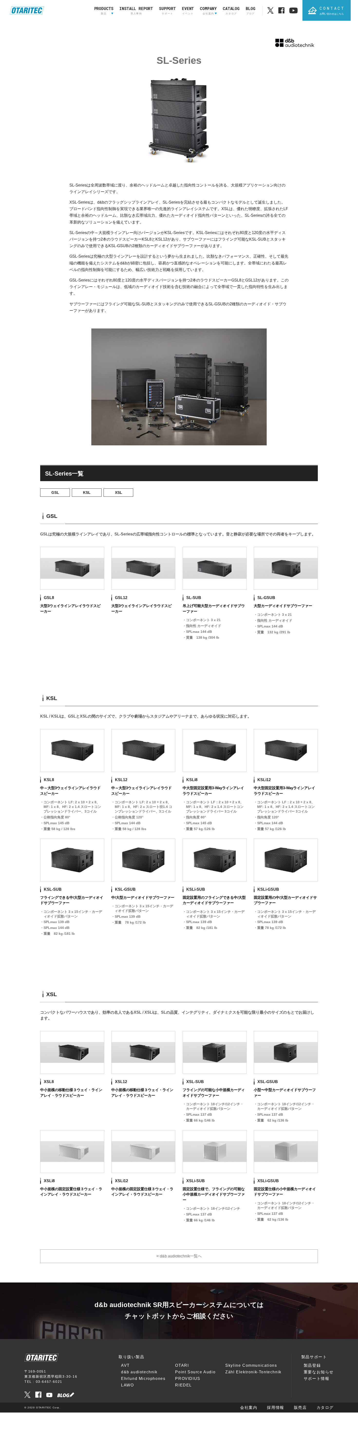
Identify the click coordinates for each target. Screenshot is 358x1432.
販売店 (300, 1408)
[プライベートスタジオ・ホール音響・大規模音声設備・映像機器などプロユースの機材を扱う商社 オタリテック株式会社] (27, 10)
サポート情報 (317, 1378)
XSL (118, 492)
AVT (125, 1365)
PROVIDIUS (187, 1378)
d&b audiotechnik (139, 1372)
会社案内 (248, 1408)
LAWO (127, 1385)
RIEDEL (183, 1385)
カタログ (325, 1408)
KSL (86, 492)
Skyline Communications (251, 1365)
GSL (55, 492)
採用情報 (275, 1408)
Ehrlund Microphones (143, 1378)
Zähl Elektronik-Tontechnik (253, 1372)
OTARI (182, 1365)
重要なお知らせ (319, 1372)
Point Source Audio (195, 1372)
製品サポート (314, 1357)
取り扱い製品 (131, 1357)
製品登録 (312, 1365)
